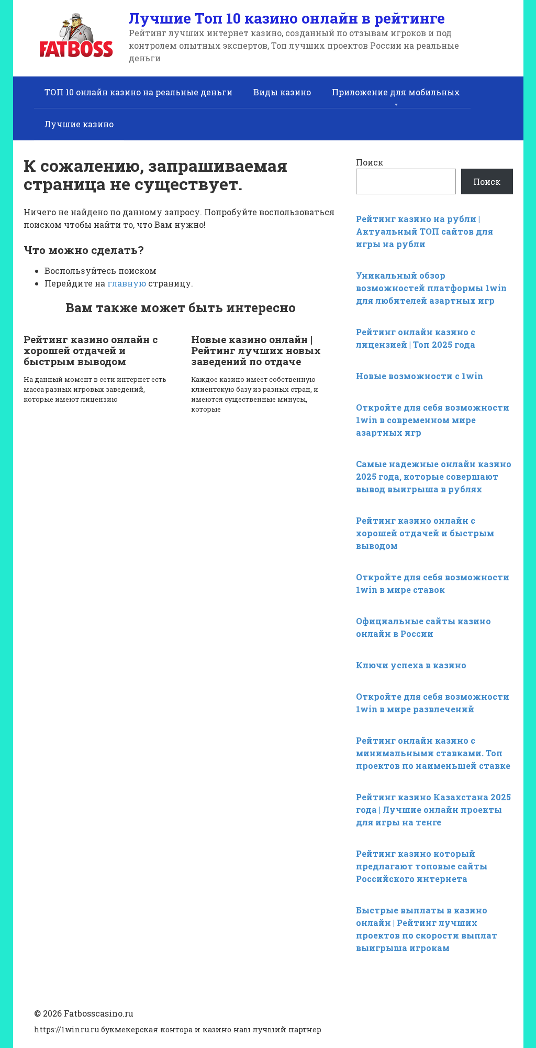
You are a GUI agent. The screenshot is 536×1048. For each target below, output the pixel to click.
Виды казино (282, 91)
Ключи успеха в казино (411, 664)
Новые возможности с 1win (419, 375)
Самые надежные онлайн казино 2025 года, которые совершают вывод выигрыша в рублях (433, 476)
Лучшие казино (79, 123)
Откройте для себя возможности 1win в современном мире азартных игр (432, 420)
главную (126, 283)
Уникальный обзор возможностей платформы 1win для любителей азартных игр (431, 288)
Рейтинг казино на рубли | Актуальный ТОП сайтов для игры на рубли (424, 231)
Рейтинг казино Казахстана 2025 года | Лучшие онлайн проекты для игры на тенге (433, 809)
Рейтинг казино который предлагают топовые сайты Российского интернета (421, 866)
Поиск (369, 162)
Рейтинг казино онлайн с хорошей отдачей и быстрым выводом (91, 350)
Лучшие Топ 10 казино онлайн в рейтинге (287, 18)
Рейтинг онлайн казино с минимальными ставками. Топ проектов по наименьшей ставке (433, 753)
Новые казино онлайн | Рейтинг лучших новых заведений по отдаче (256, 350)
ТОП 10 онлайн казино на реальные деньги (138, 91)
